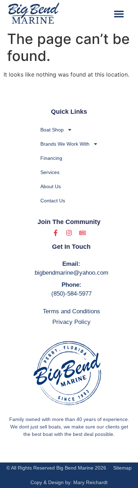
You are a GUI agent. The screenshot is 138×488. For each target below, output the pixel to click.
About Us (50, 186)
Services (49, 172)
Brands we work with (65, 144)
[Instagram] (69, 233)
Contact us (52, 200)
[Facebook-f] (55, 233)
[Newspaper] (82, 233)
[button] (119, 14)
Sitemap (122, 468)
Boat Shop (52, 130)
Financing (51, 158)
